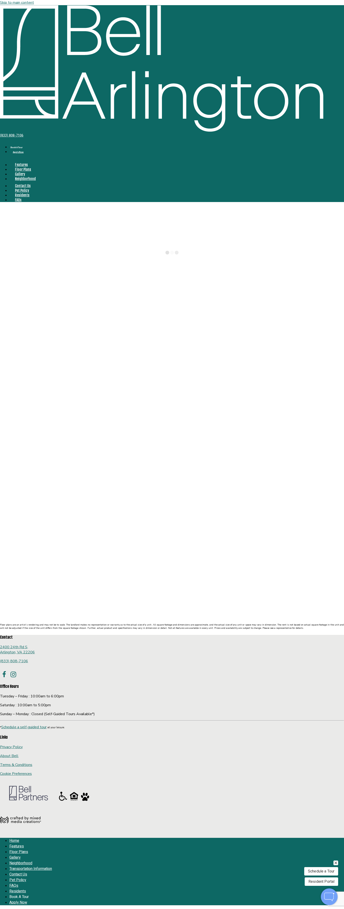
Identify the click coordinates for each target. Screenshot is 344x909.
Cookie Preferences (16, 773)
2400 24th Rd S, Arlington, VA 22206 (17, 649)
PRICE (20, 613)
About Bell (9, 755)
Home (5, 302)
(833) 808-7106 (11, 135)
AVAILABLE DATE (42, 613)
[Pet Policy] (85, 800)
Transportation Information (30, 869)
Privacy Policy (11, 747)
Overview (336, 307)
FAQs (18, 200)
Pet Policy (22, 190)
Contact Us (23, 186)
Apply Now (18, 152)
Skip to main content (17, 2)
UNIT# (6, 613)
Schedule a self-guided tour (24, 727)
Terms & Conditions (16, 764)
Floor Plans (23, 169)
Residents (22, 195)
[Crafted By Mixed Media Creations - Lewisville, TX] (20, 831)
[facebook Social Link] (4, 674)
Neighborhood (25, 179)
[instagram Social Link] (13, 674)
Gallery (20, 174)
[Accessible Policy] (63, 800)
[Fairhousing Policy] (74, 800)
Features (21, 164)
